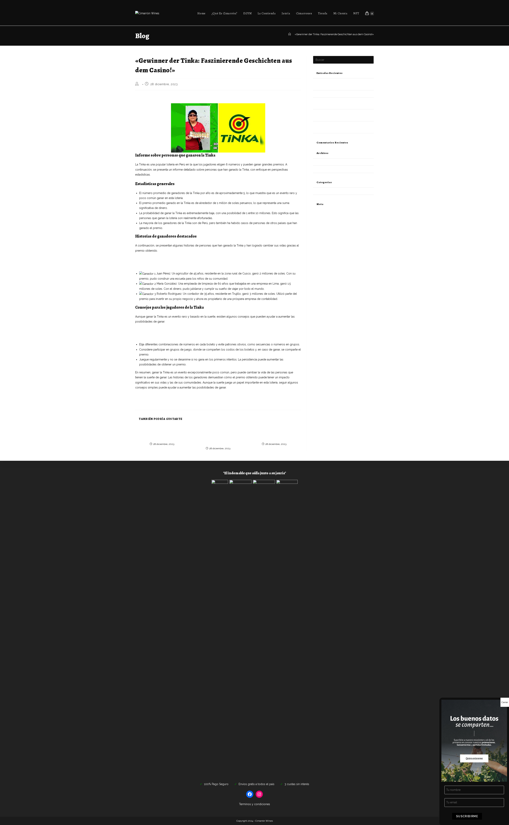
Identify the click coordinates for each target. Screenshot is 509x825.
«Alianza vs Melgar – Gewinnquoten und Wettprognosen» (172, 330)
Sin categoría (320, 191)
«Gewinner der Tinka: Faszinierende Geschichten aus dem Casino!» (334, 34)
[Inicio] (289, 34)
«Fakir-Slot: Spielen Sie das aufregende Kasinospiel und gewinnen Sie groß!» (184, 259)
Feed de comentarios (325, 225)
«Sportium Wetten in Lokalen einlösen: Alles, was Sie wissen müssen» (274, 434)
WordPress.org (321, 230)
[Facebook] (249, 794)
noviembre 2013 (322, 169)
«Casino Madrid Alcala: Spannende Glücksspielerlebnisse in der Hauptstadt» (162, 434)
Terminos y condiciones (254, 804)
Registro (318, 211)
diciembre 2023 (322, 161)
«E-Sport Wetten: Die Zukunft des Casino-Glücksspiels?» (171, 264)
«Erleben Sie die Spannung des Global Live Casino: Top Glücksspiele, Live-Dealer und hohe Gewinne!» (218, 436)
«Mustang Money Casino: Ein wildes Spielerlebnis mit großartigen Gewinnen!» (185, 335)
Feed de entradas (323, 220)
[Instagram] (259, 794)
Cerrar (504, 702)
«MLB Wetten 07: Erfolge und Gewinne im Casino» (343, 93)
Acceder (318, 216)
